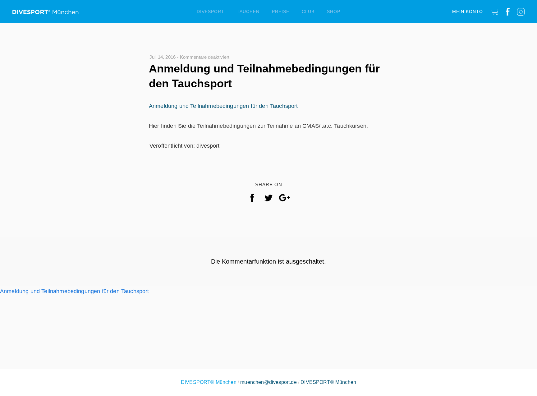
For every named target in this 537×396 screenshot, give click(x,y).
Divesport (210, 11)
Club (308, 11)
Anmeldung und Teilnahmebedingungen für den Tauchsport (223, 106)
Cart (495, 11)
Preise (280, 11)
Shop (333, 11)
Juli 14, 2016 (162, 57)
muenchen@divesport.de (268, 382)
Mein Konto (467, 11)
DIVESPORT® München (328, 382)
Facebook (508, 11)
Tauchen (248, 11)
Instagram (521, 11)
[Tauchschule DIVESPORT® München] (45, 9)
